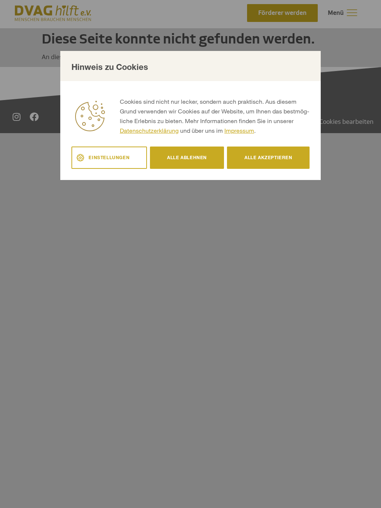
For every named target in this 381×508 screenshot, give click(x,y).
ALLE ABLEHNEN (187, 157)
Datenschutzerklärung (149, 130)
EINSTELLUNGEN (109, 157)
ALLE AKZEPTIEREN (268, 157)
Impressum (239, 130)
